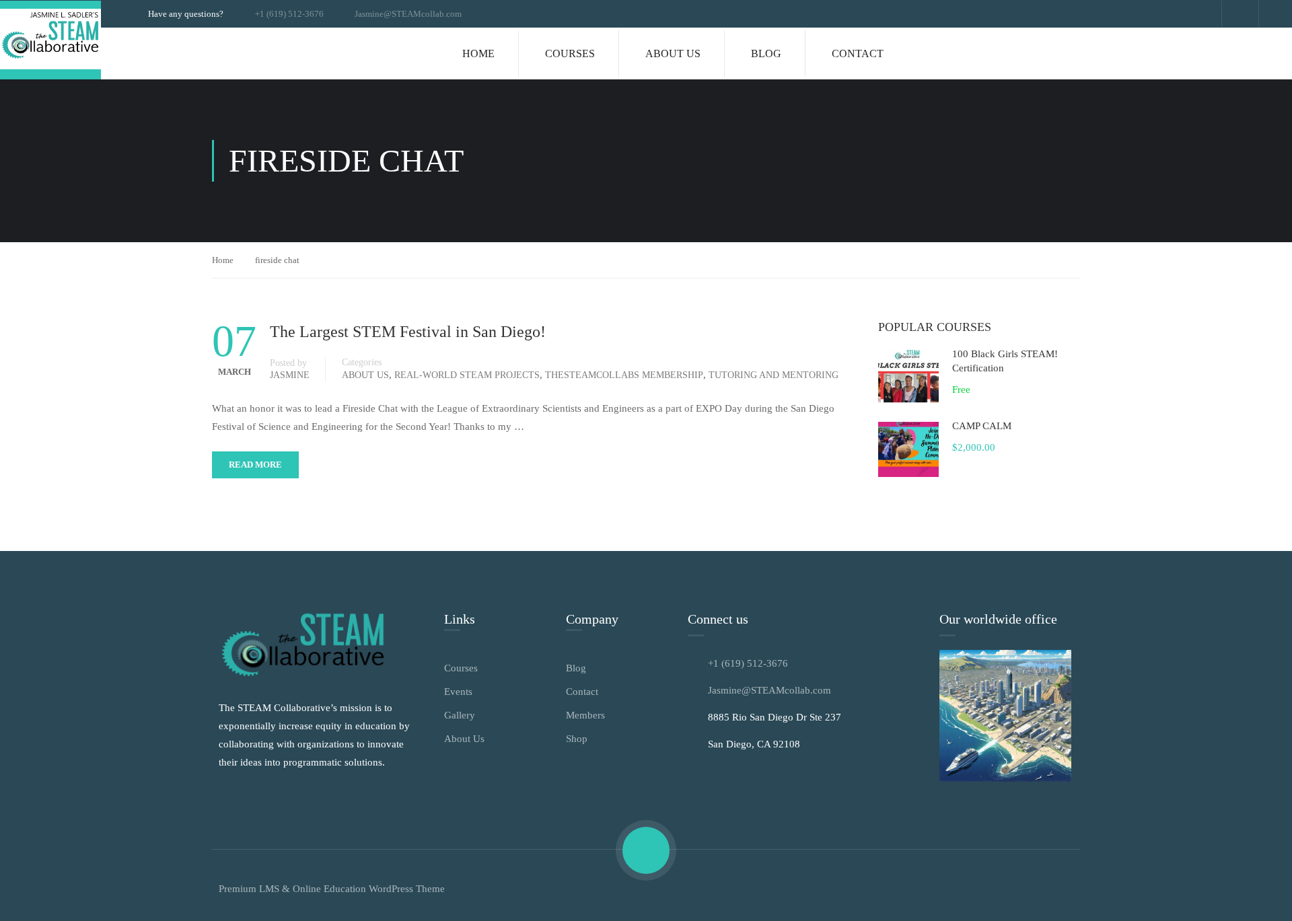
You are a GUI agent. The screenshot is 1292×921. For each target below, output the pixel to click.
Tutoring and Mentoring (773, 375)
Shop (576, 738)
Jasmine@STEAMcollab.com (408, 14)
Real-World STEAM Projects (467, 375)
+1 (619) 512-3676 (289, 14)
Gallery (459, 715)
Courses (570, 53)
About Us (673, 53)
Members (585, 715)
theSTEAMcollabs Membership (624, 375)
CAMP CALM (981, 425)
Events (458, 691)
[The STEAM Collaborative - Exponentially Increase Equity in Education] (50, 40)
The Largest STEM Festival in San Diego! (408, 331)
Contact (858, 53)
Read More (255, 464)
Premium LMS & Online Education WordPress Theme (332, 888)
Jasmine (290, 375)
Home (478, 53)
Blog (766, 53)
